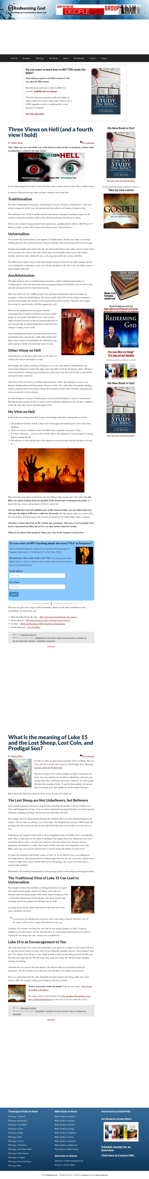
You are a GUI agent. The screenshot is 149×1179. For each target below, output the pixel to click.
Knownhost (85, 1175)
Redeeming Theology (29, 635)
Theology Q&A (14, 1165)
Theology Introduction (17, 1120)
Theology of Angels (16, 1157)
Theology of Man (15, 1132)
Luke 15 (72, 1011)
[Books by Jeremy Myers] (121, 379)
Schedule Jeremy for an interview (116, 1148)
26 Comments (88, 756)
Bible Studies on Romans (65, 1141)
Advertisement (51, 646)
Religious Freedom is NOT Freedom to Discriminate (43, 623)
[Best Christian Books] (121, 299)
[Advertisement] (74, 37)
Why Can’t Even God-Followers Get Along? (58, 617)
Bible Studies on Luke (64, 1136)
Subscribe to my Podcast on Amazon (121, 311)
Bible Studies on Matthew (66, 1132)
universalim (51, 641)
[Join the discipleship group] (98, 14)
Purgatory (32, 641)
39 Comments (88, 142)
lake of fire (24, 641)
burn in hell (51, 638)
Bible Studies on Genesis (65, 1116)
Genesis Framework (101, 1175)
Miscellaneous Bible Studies (67, 1149)
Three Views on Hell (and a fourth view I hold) (50, 132)
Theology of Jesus (16, 1141)
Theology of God (15, 1128)
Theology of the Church (18, 1153)
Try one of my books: (121, 355)
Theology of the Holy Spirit (20, 1149)
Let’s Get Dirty (33, 627)
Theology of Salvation (17, 1145)
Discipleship (39, 1011)
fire (14, 641)
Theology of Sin (15, 1136)
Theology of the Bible (17, 1124)
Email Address (15, 570)
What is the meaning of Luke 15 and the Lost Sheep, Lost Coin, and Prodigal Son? (50, 743)
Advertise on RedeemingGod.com (69, 1160)
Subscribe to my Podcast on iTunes (121, 309)
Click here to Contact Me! (117, 1155)
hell (17, 641)
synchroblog (41, 641)
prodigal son (81, 1011)
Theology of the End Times (19, 1161)
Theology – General (16, 1116)
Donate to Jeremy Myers (65, 1164)
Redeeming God (29, 8)
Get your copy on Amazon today (120, 180)
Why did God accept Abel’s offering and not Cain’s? (48, 620)
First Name (14, 582)
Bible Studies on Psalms (65, 1124)
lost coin (57, 1011)
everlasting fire (81, 638)
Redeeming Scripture (28, 1008)
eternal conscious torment (65, 638)
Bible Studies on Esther (65, 1120)
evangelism (49, 1011)
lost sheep (65, 1011)
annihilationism (40, 638)
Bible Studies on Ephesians (66, 1145)
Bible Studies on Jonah (64, 1128)
